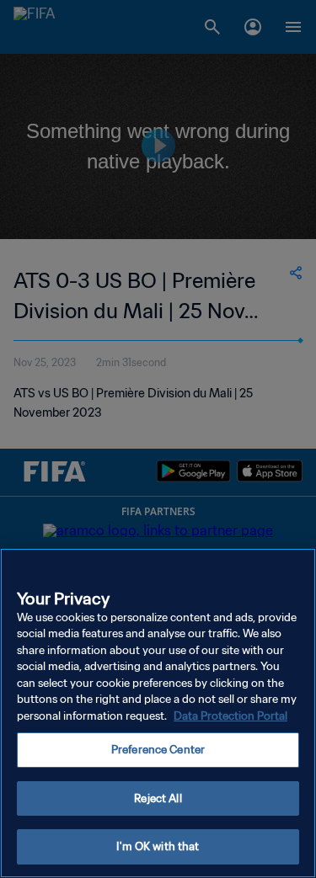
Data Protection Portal (230, 716)
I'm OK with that (157, 846)
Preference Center (158, 749)
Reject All (157, 798)
